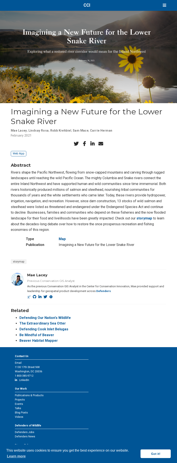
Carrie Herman (101, 130)
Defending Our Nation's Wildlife (45, 318)
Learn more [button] (16, 456)
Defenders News (25, 436)
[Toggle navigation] (164, 5)
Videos (19, 416)
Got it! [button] (155, 453)
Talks (18, 408)
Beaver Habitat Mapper (38, 341)
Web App (18, 153)
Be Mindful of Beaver (36, 335)
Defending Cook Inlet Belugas (43, 329)
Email (18, 362)
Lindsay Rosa (38, 130)
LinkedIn (23, 380)
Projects (20, 399)
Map (62, 239)
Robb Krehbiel (60, 130)
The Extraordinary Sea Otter (42, 323)
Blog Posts (21, 412)
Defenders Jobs (24, 432)
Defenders (103, 291)
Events (19, 404)
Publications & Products (29, 395)
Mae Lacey (19, 130)
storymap (144, 218)
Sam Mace (80, 130)
